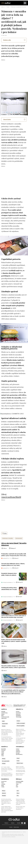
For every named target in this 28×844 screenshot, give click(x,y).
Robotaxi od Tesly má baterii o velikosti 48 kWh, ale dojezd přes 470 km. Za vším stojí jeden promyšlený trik (7, 732)
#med (18, 758)
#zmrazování (19, 538)
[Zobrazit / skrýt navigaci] (25, 3)
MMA (2, 754)
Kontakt (18, 823)
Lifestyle (3, 784)
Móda (2, 785)
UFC (17, 785)
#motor (3, 726)
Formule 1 (3, 750)
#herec (3, 790)
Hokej (2, 753)
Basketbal (3, 749)
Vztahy (2, 786)
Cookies (11, 827)
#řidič (3, 721)
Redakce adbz (7, 40)
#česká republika (20, 725)
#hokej (3, 758)
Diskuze (13, 548)
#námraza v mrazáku (7, 538)
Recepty (18, 753)
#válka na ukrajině (21, 723)
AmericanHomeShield (11, 497)
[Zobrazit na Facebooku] (22, 823)
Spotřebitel (18, 715)
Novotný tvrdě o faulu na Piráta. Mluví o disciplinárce (20, 808)
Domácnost (3, 781)
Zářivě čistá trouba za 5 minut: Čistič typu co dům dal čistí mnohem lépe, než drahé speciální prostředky (13, 616)
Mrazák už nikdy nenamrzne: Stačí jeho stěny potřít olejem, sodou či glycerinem (13, 666)
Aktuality (3, 711)
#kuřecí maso (20, 763)
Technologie (18, 717)
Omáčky (18, 750)
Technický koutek (5, 717)
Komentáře (18, 712)
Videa (17, 784)
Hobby (8, 7)
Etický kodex (16, 827)
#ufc (18, 790)
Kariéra (12, 823)
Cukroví (17, 749)
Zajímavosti (3, 718)
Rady (2, 715)
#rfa (18, 795)
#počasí (4, 793)
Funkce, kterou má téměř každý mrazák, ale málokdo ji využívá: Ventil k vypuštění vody (13, 641)
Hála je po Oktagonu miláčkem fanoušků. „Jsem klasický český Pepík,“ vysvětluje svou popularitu (20, 802)
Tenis (2, 755)
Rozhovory (18, 714)
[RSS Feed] (24, 823)
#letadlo (4, 795)
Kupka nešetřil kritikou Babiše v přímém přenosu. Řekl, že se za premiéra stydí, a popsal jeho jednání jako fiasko (7, 809)
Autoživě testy (4, 712)
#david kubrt (5, 723)
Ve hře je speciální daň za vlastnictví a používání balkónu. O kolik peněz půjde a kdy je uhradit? (20, 741)
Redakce (6, 823)
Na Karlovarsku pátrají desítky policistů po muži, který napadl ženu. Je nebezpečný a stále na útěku (6, 802)
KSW (17, 786)
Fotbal (2, 751)
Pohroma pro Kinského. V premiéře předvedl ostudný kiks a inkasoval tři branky (6, 774)
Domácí (17, 711)
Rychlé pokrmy (19, 754)
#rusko (18, 720)
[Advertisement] (14, 74)
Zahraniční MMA (19, 781)
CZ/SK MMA (18, 782)
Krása (2, 782)
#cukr (18, 760)
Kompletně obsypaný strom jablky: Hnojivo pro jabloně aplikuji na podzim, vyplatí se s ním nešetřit (9, 574)
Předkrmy (18, 751)
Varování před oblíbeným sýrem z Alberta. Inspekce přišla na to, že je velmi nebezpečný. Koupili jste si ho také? (13, 564)
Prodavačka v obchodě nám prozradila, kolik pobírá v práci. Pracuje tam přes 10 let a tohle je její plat (14, 555)
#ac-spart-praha (5, 761)
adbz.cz (3, 7)
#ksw (18, 793)
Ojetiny (2, 714)
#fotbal (3, 763)
